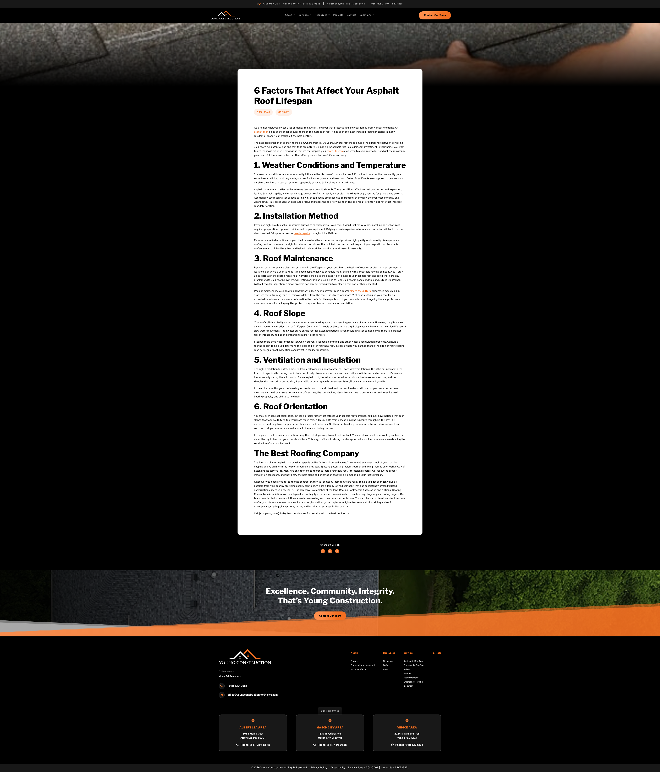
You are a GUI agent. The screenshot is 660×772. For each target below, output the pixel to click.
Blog (385, 669)
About (288, 15)
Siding (407, 669)
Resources (389, 653)
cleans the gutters (360, 291)
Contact (351, 15)
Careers (354, 661)
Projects (338, 15)
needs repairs (302, 233)
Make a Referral (358, 669)
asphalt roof (261, 132)
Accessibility (338, 767)
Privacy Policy (319, 767)
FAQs (385, 665)
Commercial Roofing (414, 665)
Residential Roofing (413, 661)
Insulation (408, 686)
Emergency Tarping (413, 682)
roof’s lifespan (335, 151)
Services (304, 15)
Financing (388, 661)
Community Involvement (363, 665)
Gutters (407, 673)
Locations (365, 15)
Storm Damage (411, 678)
